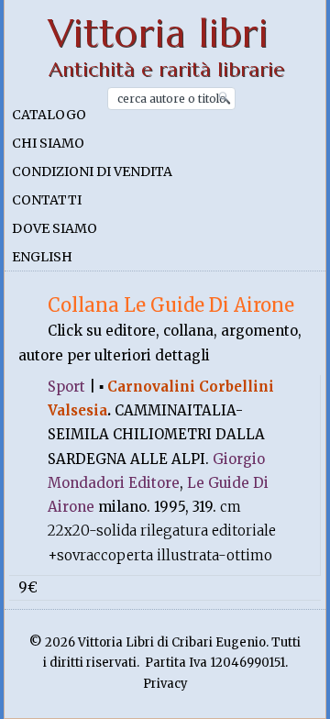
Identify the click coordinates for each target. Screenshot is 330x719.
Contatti (47, 200)
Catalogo (49, 114)
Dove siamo (54, 228)
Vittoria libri (158, 33)
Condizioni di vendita (92, 171)
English (42, 257)
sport (66, 386)
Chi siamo (48, 143)
